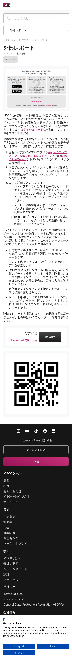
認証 (6, 574)
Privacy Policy (13, 599)
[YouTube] (27, 431)
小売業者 (9, 516)
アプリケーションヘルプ (33, 40)
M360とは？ (12, 558)
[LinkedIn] (53, 431)
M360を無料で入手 (16, 496)
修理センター (12, 538)
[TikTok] (36, 431)
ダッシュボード (33, 129)
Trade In (9, 532)
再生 (6, 527)
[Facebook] (45, 431)
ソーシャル (10, 579)
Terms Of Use (13, 594)
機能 (6, 480)
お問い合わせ (12, 491)
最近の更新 (10, 563)
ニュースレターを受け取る (36, 440)
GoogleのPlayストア (33, 155)
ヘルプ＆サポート (15, 569)
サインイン (10, 502)
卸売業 (7, 522)
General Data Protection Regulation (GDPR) (33, 604)
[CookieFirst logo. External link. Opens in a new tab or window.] (4, 619)
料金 (6, 485)
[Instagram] (18, 431)
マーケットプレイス (16, 543)
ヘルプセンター (10, 40)
